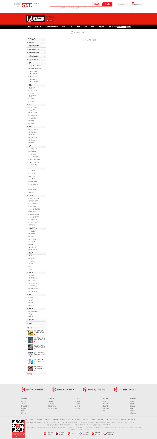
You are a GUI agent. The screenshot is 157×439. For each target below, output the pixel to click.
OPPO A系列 (32, 206)
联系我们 (32, 419)
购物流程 (23, 401)
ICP (59, 422)
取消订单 (105, 410)
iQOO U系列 (32, 189)
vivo (30, 168)
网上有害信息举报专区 (84, 433)
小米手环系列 (33, 286)
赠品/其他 (31, 320)
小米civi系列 (32, 151)
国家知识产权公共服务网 (108, 433)
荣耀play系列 (33, 140)
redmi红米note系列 (34, 159)
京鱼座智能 (133, 413)
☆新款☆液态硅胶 (34, 46)
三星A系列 (32, 93)
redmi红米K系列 (33, 157)
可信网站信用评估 (48, 433)
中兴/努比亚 (32, 231)
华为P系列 (32, 110)
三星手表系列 (33, 278)
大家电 (23, 410)
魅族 (92, 27)
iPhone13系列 (33, 71)
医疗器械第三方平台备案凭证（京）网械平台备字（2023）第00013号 (96, 427)
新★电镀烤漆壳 (52, 27)
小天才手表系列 (33, 288)
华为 (78, 27)
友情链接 (77, 419)
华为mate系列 (33, 107)
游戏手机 (62, 8)
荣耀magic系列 (33, 129)
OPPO (31, 195)
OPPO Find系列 (33, 201)
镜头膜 (31, 253)
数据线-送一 (113, 27)
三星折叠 (31, 98)
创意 (30, 294)
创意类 (31, 302)
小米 (85, 27)
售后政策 (105, 401)
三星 (70, 27)
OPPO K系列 (33, 203)
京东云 (87, 429)
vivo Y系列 (32, 176)
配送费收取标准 (52, 408)
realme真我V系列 (34, 217)
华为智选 (31, 120)
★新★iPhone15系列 (35, 66)
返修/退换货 (106, 408)
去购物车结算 (137, 4)
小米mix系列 (32, 154)
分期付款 (77, 406)
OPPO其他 (32, 225)
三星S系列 (32, 88)
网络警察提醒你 (60, 433)
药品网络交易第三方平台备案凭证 (106, 422)
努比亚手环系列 (33, 291)
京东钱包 (79, 429)
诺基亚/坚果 (32, 247)
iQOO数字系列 (33, 181)
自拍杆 (31, 300)
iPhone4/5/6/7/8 (33, 82)
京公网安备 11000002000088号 (32, 422)
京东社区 (93, 419)
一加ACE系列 (33, 222)
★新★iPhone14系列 (35, 68)
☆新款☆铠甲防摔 (34, 49)
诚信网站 (72, 433)
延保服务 (132, 406)
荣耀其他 (31, 143)
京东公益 (123, 419)
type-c (31, 317)
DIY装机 (132, 403)
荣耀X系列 (32, 135)
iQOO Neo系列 (33, 184)
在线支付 (77, 403)
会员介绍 (23, 403)
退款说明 (105, 406)
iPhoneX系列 (33, 79)
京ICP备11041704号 (50, 422)
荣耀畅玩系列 (33, 137)
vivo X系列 (32, 171)
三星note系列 (33, 90)
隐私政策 (115, 419)
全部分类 (38, 27)
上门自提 (50, 401)
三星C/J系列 (32, 96)
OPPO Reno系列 (34, 198)
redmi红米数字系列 (34, 162)
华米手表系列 (33, 283)
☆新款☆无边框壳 (34, 52)
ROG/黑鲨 (32, 242)
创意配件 (101, 27)
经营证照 (70, 427)
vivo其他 (31, 192)
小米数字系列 (33, 149)
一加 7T (85, 8)
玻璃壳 (31, 323)
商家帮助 (55, 419)
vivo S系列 (32, 173)
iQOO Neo (79, 8)
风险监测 (100, 419)
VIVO (30, 266)
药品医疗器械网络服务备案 (71, 422)
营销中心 (62, 419)
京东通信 (132, 410)
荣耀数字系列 (33, 132)
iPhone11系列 (33, 76)
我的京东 (123, 4)
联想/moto (32, 234)
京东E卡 (132, 408)
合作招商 (47, 419)
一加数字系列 (33, 219)
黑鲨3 (73, 8)
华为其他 (31, 123)
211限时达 (51, 403)
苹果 (63, 27)
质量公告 (108, 419)
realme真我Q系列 (34, 214)
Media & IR (131, 419)
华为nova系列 (33, 112)
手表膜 (31, 272)
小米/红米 (32, 261)
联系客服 (23, 413)
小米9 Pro (91, 8)
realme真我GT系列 (34, 211)
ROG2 (68, 8)
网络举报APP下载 (96, 433)
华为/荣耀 (32, 258)
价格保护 (105, 403)
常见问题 (23, 408)
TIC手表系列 (32, 280)
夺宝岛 (132, 401)
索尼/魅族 (32, 236)
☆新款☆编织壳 (33, 56)
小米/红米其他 (33, 165)
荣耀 (30, 126)
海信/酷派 (32, 244)
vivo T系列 (32, 179)
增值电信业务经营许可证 (134, 427)
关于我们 (24, 419)
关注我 (50, 20)
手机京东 (70, 419)
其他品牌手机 (33, 228)
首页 (29, 27)
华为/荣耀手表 (33, 275)
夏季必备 (31, 305)
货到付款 (77, 401)
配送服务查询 (52, 406)
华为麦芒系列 (33, 118)
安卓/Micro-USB (33, 311)
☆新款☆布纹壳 (33, 59)
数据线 (31, 308)
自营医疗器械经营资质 (87, 422)
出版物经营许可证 (80, 425)
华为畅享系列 (33, 115)
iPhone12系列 (33, 74)
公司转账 (77, 408)
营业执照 (121, 427)
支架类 (31, 297)
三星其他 (31, 101)
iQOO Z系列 (32, 187)
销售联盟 (85, 419)
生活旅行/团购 (25, 406)
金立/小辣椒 (32, 239)
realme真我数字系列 (35, 209)
